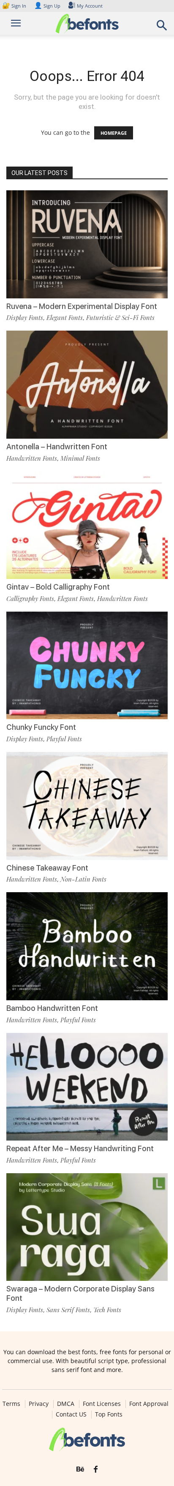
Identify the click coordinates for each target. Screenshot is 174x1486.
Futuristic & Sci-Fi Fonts (120, 317)
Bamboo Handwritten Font (52, 1008)
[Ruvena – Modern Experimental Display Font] (87, 244)
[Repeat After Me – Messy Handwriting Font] (87, 1087)
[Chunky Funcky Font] (87, 666)
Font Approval (149, 1404)
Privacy (39, 1404)
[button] (162, 28)
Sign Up (47, 6)
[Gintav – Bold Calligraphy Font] (87, 525)
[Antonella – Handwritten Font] (87, 385)
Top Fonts (108, 1414)
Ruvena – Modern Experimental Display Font (81, 306)
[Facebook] (96, 1469)
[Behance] (80, 1469)
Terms (11, 1404)
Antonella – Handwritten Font (56, 446)
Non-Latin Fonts (83, 879)
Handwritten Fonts (31, 458)
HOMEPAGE (114, 133)
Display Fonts (24, 317)
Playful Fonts (64, 739)
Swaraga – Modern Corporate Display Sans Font (80, 1293)
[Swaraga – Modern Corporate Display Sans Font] (87, 1227)
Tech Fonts (107, 1309)
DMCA (65, 1404)
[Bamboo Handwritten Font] (87, 946)
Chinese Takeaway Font (47, 867)
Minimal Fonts (80, 458)
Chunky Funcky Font (41, 727)
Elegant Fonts (64, 317)
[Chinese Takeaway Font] (87, 806)
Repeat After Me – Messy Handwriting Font (80, 1148)
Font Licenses (102, 1404)
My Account (90, 6)
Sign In (14, 6)
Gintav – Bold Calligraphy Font (58, 586)
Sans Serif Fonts (68, 1309)
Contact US (71, 1414)
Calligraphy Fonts (30, 598)
